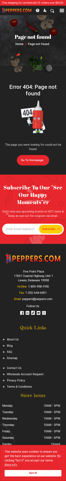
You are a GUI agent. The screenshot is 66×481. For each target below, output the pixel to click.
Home (19, 44)
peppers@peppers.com (37, 299)
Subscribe (48, 229)
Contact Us (14, 368)
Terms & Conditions (19, 386)
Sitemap (12, 358)
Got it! (33, 473)
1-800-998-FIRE (38, 286)
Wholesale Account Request (25, 374)
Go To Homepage (32, 160)
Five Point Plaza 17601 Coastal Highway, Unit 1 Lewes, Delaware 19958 (33, 276)
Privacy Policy (16, 380)
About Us (13, 339)
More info (11, 465)
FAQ (9, 352)
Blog (10, 345)
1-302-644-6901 (36, 292)
